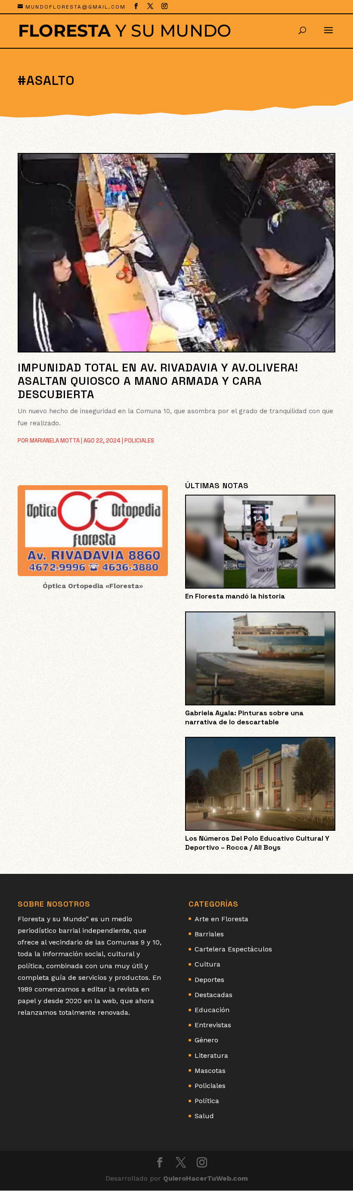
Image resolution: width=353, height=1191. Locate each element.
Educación (212, 1010)
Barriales (209, 934)
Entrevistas (213, 1025)
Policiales (139, 440)
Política (207, 1101)
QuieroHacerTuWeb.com (205, 1178)
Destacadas (213, 995)
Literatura (211, 1055)
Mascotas (210, 1070)
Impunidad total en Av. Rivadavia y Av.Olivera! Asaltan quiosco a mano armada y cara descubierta (158, 381)
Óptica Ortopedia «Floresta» (93, 586)
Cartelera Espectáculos (233, 949)
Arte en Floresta (221, 919)
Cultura (207, 964)
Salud (204, 1116)
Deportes (209, 980)
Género (206, 1040)
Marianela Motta (55, 440)
